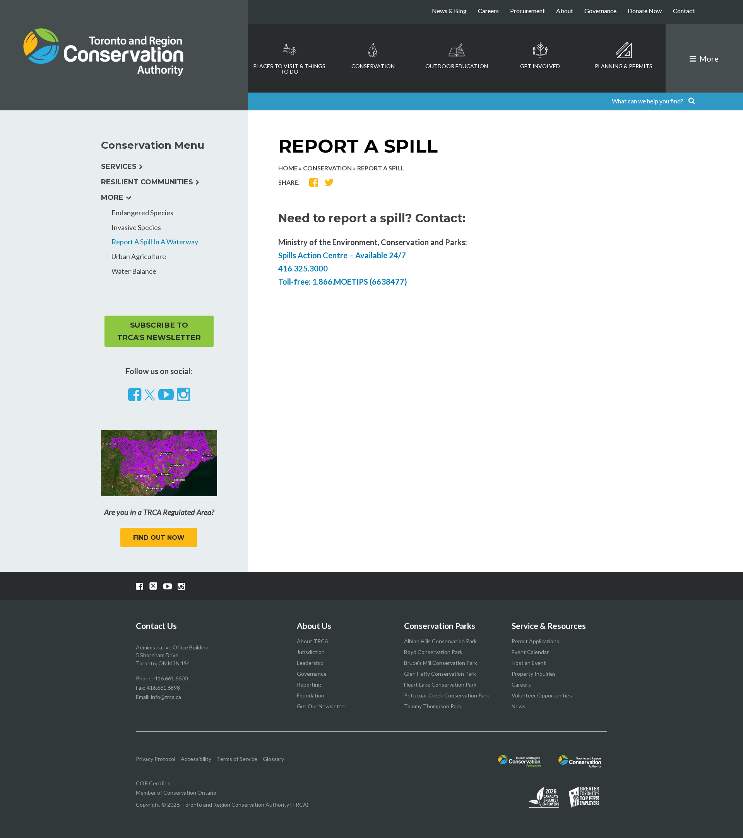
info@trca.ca (166, 697)
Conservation (373, 66)
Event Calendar (530, 652)
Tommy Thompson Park (432, 706)
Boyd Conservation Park (433, 652)
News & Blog (449, 10)
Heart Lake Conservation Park (440, 684)
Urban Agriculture (138, 256)
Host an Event (529, 662)
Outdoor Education (456, 66)
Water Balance (133, 271)
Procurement (527, 10)
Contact (684, 10)
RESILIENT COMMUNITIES (147, 182)
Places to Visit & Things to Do (289, 69)
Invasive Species (136, 227)
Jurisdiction (311, 652)
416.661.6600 (171, 678)
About (564, 10)
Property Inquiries (534, 673)
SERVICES (119, 166)
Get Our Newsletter (321, 706)
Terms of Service (237, 759)
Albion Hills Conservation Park (440, 641)
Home (288, 168)
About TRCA (313, 641)
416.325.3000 (303, 268)
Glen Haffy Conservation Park (440, 673)
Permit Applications (535, 641)
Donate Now (645, 10)
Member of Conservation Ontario (176, 792)
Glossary (273, 759)
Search (691, 101)
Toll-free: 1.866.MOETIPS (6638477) (342, 281)
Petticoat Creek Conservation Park (446, 695)
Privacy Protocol (155, 759)
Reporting (309, 684)
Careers (488, 10)
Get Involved (540, 66)
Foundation (310, 695)
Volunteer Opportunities (542, 695)
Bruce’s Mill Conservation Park (440, 662)
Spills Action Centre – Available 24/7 (342, 255)
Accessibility (196, 759)
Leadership (310, 662)
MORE (112, 197)
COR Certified (153, 783)
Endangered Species (142, 212)
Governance (600, 10)
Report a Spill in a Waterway (154, 241)
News (519, 706)
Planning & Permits (623, 66)
